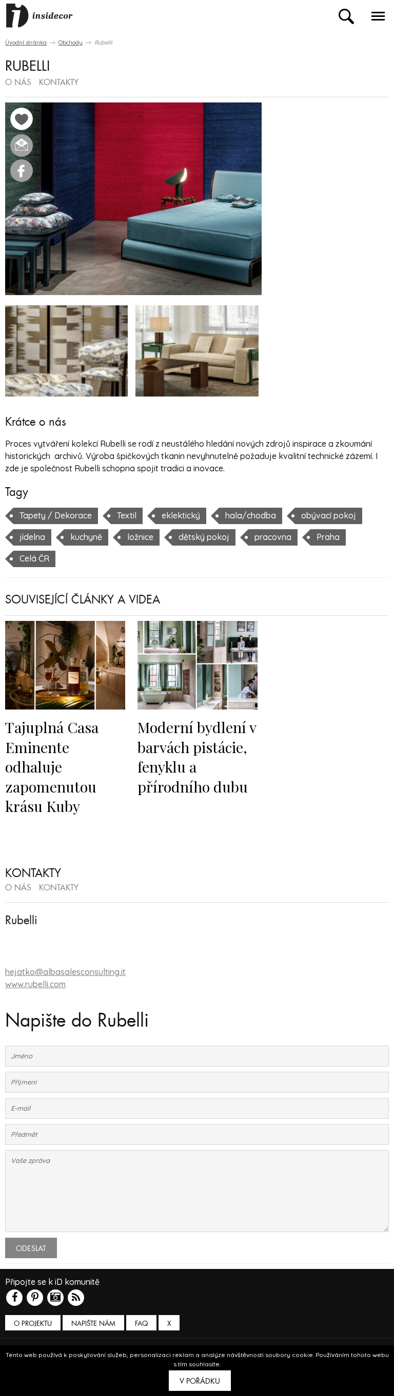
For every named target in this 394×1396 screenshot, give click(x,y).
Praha (328, 537)
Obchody (70, 42)
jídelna (32, 537)
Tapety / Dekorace (55, 515)
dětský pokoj (204, 537)
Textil (126, 515)
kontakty (58, 82)
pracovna (272, 537)
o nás (18, 82)
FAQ (141, 1323)
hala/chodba (250, 515)
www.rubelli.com (35, 984)
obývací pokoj (328, 515)
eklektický (181, 515)
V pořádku (200, 1381)
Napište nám (93, 1323)
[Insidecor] (39, 16)
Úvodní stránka (26, 42)
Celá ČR (34, 558)
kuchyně (86, 537)
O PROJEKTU (33, 1323)
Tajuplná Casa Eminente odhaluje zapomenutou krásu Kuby (51, 766)
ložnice (140, 537)
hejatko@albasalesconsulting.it (65, 972)
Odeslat (31, 1248)
